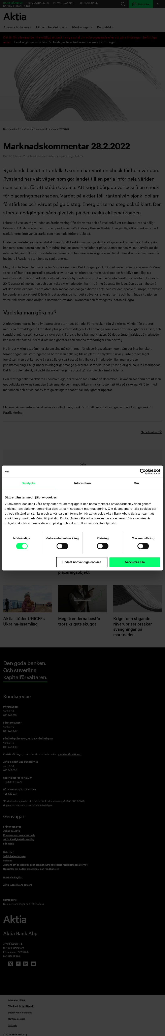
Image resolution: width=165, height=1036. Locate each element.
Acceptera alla (135, 562)
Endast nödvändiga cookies (81, 562)
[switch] (62, 546)
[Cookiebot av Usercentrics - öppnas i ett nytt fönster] (142, 471)
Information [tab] (82, 483)
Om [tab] (136, 483)
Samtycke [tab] (29, 483)
